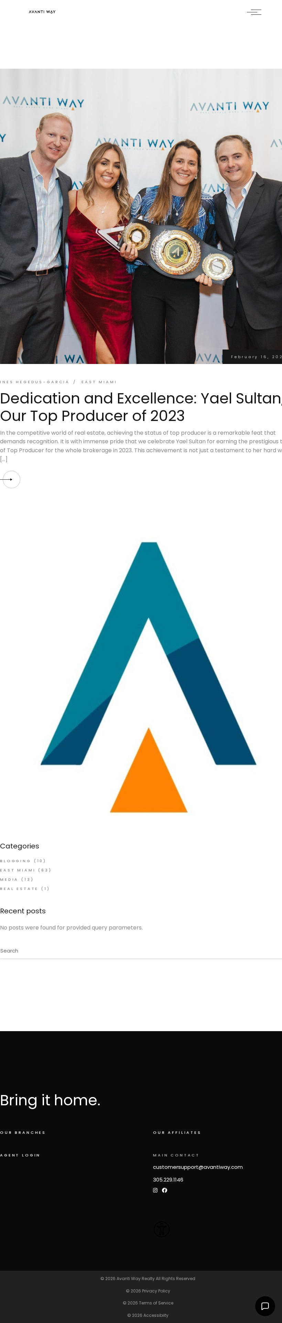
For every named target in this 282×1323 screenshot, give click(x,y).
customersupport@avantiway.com (198, 1167)
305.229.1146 (168, 1179)
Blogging (15, 861)
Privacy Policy (156, 1291)
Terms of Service (156, 1303)
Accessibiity (156, 1315)
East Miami (99, 382)
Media (9, 879)
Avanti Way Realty (136, 1278)
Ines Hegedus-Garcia (35, 382)
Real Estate (19, 888)
